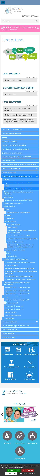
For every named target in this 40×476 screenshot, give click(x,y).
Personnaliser (11, 473)
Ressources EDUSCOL (9, 330)
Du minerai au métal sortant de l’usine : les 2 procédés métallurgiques (21, 272)
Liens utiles (20, 443)
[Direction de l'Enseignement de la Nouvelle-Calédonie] (18, 10)
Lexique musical (12, 227)
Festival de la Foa (11, 256)
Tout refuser (28, 470)
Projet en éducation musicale (14, 242)
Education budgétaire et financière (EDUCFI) (16, 157)
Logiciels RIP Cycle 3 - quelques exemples (17, 294)
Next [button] (38, 28)
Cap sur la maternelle (9, 172)
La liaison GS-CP (9, 318)
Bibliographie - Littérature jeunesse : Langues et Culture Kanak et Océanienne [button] (19, 120)
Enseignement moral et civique (13, 297)
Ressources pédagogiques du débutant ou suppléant (19, 164)
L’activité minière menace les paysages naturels (19, 276)
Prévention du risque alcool (13, 315)
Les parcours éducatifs (9, 322)
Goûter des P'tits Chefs (9, 141)
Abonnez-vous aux (17, 394)
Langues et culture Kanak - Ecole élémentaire (18, 189)
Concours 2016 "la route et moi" (14, 306)
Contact (7, 443)
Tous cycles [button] (10, 94)
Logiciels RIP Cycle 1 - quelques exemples (17, 288)
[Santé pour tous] (19, 414)
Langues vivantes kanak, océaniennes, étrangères (19, 183)
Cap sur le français (8, 333)
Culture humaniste (9, 206)
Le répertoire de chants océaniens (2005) (18, 236)
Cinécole (8, 253)
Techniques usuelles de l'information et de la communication (17, 284)
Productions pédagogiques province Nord (15, 326)
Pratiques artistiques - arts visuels (15, 250)
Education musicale (10, 221)
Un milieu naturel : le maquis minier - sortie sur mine (20, 279)
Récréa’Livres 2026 (8, 337)
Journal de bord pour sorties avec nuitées (15, 149)
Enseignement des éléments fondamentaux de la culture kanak (18, 193)
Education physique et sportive (13, 203)
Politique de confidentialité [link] (26, 473)
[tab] (20, 80)
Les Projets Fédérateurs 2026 (12, 130)
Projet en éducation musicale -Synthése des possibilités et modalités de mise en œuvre (21, 246)
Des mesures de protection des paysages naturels (19, 268)
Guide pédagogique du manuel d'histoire (18, 212)
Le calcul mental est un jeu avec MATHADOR (18, 200)
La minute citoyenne (11, 312)
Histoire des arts (9, 218)
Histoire (7, 209)
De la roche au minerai (11, 265)
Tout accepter (14, 470)
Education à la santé (8, 161)
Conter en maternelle (12, 303)
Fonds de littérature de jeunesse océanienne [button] (17, 109)
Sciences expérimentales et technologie (16, 259)
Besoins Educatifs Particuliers (11, 168)
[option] (20, 28)
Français (6, 180)
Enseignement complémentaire (12, 153)
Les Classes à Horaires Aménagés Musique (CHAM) (21, 239)
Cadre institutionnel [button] (14, 80)
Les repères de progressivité (11, 134)
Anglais (7, 186)
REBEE (4, 137)
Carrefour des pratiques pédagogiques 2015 (17, 300)
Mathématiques (8, 197)
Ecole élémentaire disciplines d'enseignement (17, 176)
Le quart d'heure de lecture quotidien (14, 145)
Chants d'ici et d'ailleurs (13, 224)
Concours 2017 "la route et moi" (14, 309)
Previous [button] (2, 28)
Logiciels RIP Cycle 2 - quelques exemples (17, 291)
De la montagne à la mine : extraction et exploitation (20, 262)
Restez (14, 391)
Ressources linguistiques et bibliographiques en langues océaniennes (22, 232)
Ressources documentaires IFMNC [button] (19, 115)
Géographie (8, 215)
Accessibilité (20, 459)
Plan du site (32, 443)
